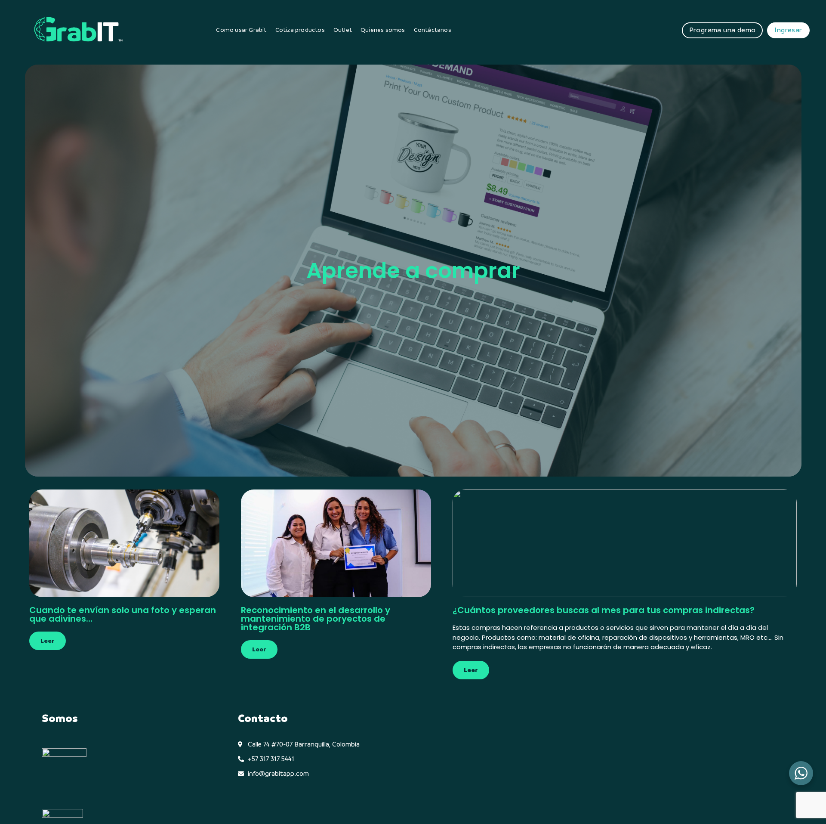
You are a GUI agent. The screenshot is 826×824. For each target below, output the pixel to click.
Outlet (342, 30)
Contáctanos (432, 30)
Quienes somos (383, 30)
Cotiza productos (300, 30)
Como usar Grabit (241, 30)
